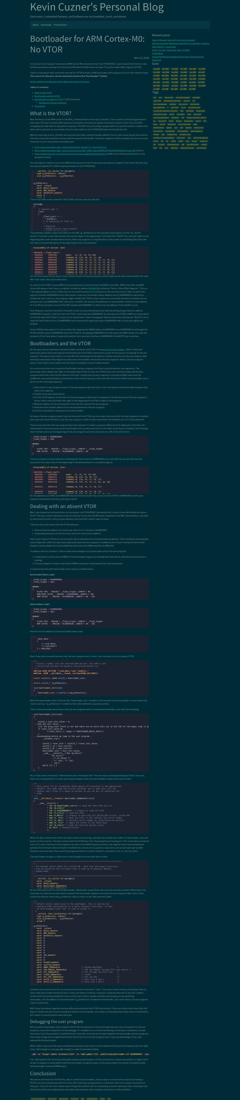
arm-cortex (52, 1098)
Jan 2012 (174, 85)
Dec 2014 (183, 75)
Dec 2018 (156, 72)
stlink (173, 141)
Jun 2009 (165, 89)
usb (183, 144)
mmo (195, 124)
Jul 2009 (156, 89)
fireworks (181, 114)
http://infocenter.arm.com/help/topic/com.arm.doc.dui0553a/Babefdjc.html (70, 153)
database (190, 111)
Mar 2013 (192, 79)
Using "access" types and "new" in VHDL (171, 50)
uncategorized (173, 144)
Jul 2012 (184, 82)
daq (181, 111)
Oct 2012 (165, 82)
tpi (154, 144)
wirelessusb (201, 148)
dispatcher (200, 111)
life (204, 121)
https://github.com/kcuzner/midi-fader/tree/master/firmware (59, 81)
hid (183, 117)
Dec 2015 (174, 75)
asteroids (157, 101)
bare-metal (183, 104)
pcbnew (188, 127)
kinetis (179, 121)
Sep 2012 (175, 82)
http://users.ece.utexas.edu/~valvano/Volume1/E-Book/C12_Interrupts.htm (70, 147)
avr (194, 101)
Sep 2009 (192, 85)
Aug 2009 (202, 85)
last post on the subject (113, 349)
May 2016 (165, 75)
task (187, 141)
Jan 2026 (156, 69)
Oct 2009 (183, 85)
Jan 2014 (165, 79)
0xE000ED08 (94, 288)
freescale (197, 114)
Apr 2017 (201, 72)
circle (183, 107)
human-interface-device (196, 117)
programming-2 (196, 131)
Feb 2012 (165, 85)
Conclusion (39, 106)
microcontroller (184, 124)
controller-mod (194, 107)
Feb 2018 (184, 72)
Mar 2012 (156, 85)
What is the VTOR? (43, 92)
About (36, 24)
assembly (196, 97)
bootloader (63, 1098)
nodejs (169, 127)
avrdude (172, 104)
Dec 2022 (183, 69)
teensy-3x (203, 141)
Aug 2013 (174, 79)
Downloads (46, 24)
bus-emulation (159, 107)
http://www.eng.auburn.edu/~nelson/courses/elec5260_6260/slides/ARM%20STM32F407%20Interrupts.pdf (85, 150)
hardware (74, 1098)
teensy (194, 141)
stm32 (102, 1098)
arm (160, 97)
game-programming (161, 117)
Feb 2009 (192, 89)
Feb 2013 (202, 79)
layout (198, 121)
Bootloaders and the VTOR (47, 96)
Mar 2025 (165, 69)
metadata (172, 124)
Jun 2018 (175, 72)
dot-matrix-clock (160, 114)
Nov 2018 (165, 72)
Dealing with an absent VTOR (48, 99)
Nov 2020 (192, 69)
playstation (198, 127)
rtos (189, 138)
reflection (181, 138)
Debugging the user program (52, 102)
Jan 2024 (174, 69)
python (156, 134)
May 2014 (201, 75)
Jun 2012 (192, 82)
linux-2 (162, 124)
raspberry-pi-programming (163, 138)
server (155, 141)
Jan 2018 (192, 72)
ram (162, 134)
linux (155, 124)
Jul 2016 (156, 75)
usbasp (204, 144)
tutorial (161, 144)
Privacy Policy (60, 24)
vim (160, 148)
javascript (162, 121)
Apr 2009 (183, 89)
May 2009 (174, 89)
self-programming (200, 138)
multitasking (158, 127)
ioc (154, 121)
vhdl (155, 148)
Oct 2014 (192, 75)
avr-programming (160, 104)
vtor (109, 1098)
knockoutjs (188, 121)
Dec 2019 (202, 69)
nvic (82, 1098)
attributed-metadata (172, 101)
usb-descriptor (193, 144)
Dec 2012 (156, 82)
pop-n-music (158, 131)
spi (162, 141)
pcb (181, 127)
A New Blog (157, 53)
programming (92, 1098)
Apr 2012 (201, 82)
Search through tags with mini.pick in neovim (173, 40)
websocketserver (187, 148)
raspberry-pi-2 (185, 134)
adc (154, 97)
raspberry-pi (172, 134)
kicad (171, 121)
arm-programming (38, 1098)
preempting (170, 131)
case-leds (174, 107)
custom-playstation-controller (165, 111)
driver (171, 114)
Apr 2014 (156, 79)
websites (174, 148)
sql (167, 141)
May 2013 (183, 79)
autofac (187, 101)
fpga (189, 114)
